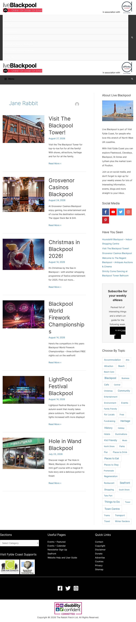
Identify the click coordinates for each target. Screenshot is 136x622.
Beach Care (109, 372)
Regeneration (110, 476)
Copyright (100, 545)
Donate (98, 553)
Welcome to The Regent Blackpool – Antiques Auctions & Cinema (117, 262)
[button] (132, 37)
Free (122, 414)
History (108, 427)
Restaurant (109, 483)
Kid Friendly (110, 440)
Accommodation (112, 360)
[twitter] (120, 211)
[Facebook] (60, 588)
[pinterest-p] (105, 220)
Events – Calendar (57, 545)
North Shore (109, 446)
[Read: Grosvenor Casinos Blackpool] (23, 194)
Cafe (106, 384)
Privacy (99, 565)
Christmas (108, 391)
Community (124, 390)
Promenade (109, 470)
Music (124, 440)
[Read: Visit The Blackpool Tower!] (23, 129)
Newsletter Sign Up (57, 549)
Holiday (121, 428)
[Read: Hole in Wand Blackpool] (23, 453)
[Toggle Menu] (122, 18)
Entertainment (110, 397)
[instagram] (128, 211)
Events (124, 402)
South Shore (124, 489)
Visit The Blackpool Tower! (61, 125)
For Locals (109, 414)
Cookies (99, 561)
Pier (106, 452)
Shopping (109, 489)
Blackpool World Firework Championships (66, 318)
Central (117, 385)
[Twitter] (68, 588)
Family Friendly (110, 409)
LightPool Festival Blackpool (61, 386)
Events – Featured (56, 541)
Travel (107, 521)
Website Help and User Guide (62, 557)
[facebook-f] (105, 211)
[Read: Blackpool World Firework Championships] (23, 314)
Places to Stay (111, 465)
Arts (127, 360)
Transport (120, 515)
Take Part (108, 495)
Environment (110, 403)
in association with (111, 12)
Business (125, 378)
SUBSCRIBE (120, 332)
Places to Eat (111, 458)
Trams (107, 515)
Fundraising (109, 421)
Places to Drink (120, 452)
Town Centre (112, 508)
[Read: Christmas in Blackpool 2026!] (23, 254)
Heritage (125, 421)
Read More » (55, 164)
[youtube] (113, 211)
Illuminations (121, 434)
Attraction (108, 366)
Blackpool (110, 378)
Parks (122, 446)
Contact (99, 541)
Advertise (100, 557)
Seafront (125, 482)
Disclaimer (100, 549)
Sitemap (99, 569)
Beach (121, 366)
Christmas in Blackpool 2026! (64, 249)
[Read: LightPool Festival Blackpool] (23, 389)
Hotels (107, 434)
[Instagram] (76, 588)
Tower (127, 502)
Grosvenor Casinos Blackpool (62, 187)
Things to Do (112, 501)
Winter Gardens (122, 521)
